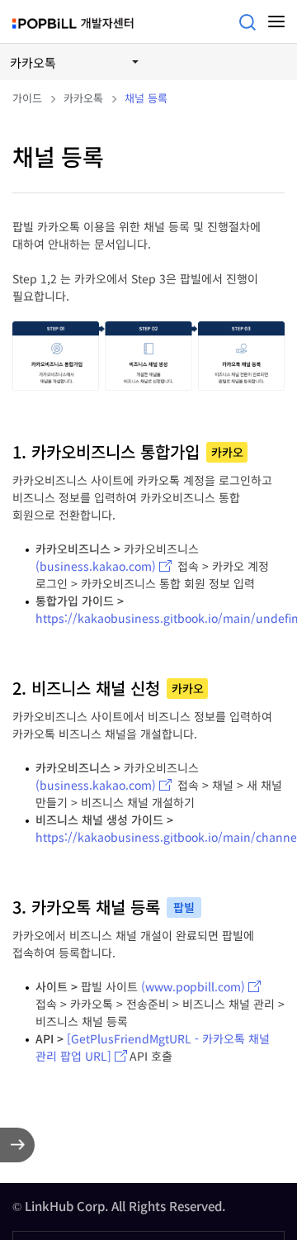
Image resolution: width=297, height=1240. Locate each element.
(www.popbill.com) (193, 986)
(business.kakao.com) (95, 566)
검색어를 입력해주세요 (247, 22)
